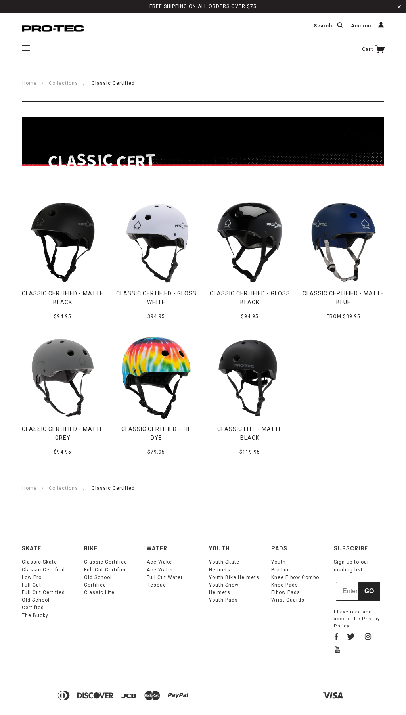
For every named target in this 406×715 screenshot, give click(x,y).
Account (363, 26)
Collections (63, 83)
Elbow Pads (285, 592)
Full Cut (31, 585)
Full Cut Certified (43, 592)
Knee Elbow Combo (295, 577)
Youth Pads (223, 600)
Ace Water (160, 570)
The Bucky (35, 615)
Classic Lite (99, 592)
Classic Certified (43, 570)
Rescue (156, 585)
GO (369, 591)
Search (324, 26)
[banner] (53, 28)
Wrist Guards (287, 600)
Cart (368, 49)
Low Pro (32, 577)
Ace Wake (159, 562)
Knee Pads (284, 585)
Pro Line (281, 570)
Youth (278, 562)
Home (29, 83)
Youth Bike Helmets (234, 577)
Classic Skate (39, 562)
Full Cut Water (165, 577)
